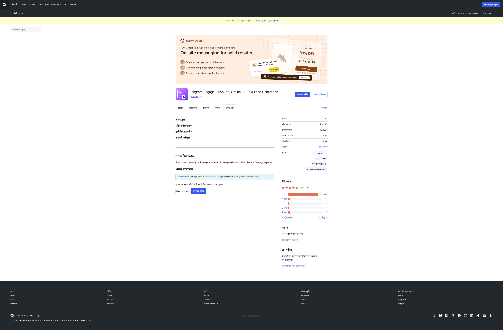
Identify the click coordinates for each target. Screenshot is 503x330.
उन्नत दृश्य (230, 108)
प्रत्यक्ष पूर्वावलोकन (320, 94)
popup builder (320, 158)
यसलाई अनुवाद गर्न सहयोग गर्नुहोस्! (266, 21)
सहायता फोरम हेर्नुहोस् (290, 239)
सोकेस (109, 291)
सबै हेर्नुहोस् (323, 217)
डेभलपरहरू (208, 300)
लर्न (205, 291)
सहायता (324, 108)
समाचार (12, 295)
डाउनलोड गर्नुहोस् (302, 94)
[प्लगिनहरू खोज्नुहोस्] (38, 29)
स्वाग (304, 304)
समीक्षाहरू (193, 108)
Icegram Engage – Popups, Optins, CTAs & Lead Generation (234, 92)
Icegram (194, 96)
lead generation (320, 153)
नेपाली (37, 316)
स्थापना (206, 108)
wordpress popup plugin (316, 169)
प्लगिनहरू (110, 300)
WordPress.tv (211, 304)
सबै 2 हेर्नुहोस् (323, 147)
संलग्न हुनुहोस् (305, 291)
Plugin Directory (17, 13)
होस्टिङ (12, 300)
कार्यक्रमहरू (305, 295)
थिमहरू (109, 295)
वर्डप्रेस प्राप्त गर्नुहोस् (491, 4)
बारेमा (12, 291)
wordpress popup (319, 164)
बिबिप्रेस (402, 300)
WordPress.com (406, 291)
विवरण (180, 108)
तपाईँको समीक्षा (287, 217)
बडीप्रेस (402, 304)
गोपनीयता (13, 304)
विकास (217, 108)
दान (303, 300)
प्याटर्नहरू (110, 304)
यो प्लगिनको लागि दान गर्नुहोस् (293, 266)
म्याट (400, 295)
